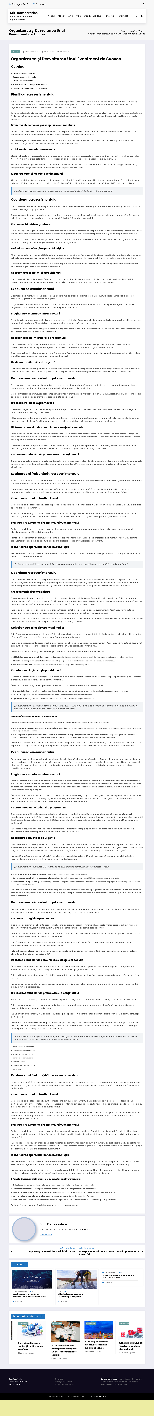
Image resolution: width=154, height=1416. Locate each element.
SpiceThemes (102, 1396)
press (25, 1353)
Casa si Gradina (92, 15)
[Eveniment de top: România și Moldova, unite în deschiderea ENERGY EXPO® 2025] (32, 1279)
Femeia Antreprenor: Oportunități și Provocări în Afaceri (118, 1276)
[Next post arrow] (142, 1251)
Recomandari (17, 1323)
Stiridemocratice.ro (109, 1379)
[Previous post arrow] (11, 1251)
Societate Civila (15, 1379)
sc (60, 1291)
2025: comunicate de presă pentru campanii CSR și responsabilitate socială (57, 1350)
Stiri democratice (24, 13)
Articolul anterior (67, 1248)
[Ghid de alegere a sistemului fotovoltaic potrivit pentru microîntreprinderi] (77, 1279)
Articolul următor (86, 1248)
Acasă (51, 15)
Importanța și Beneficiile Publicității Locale (52, 1251)
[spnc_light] (142, 16)
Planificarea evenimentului (24, 73)
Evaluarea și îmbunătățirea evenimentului (30, 88)
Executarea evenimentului (23, 81)
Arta (70, 15)
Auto (78, 15)
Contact (123, 15)
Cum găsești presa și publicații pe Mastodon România (24, 1346)
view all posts (46, 1234)
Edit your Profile (79, 1229)
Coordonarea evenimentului (24, 77)
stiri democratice (48, 1205)
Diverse (110, 15)
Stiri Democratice (31, 52)
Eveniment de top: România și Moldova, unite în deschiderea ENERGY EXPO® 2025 (30, 1295)
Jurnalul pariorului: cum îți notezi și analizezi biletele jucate (125, 1346)
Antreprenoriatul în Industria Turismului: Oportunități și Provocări (109, 1253)
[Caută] (136, 16)
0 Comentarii (64, 52)
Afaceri (61, 15)
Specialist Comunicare (18, 1381)
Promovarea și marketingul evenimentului (30, 84)
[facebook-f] (143, 4)
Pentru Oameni (15, 1384)
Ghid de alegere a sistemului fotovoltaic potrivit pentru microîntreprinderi (70, 1295)
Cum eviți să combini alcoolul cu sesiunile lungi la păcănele (90, 1344)
